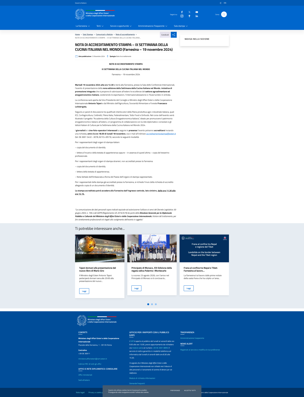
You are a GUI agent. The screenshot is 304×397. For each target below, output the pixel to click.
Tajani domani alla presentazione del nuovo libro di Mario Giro (97, 269)
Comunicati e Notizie (104, 34)
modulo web (137, 347)
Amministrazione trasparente (192, 338)
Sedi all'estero (84, 380)
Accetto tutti (190, 390)
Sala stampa (179, 26)
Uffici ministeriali (85, 374)
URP (132, 341)
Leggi (84, 291)
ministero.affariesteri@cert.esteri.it (92, 358)
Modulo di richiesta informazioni (142, 378)
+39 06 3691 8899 (160, 347)
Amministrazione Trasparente (151, 26)
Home (77, 34)
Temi (99, 26)
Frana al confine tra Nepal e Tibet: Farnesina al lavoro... (201, 269)
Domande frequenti (137, 383)
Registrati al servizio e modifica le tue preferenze (200, 349)
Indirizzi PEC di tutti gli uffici (89, 363)
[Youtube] (195, 12)
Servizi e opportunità (119, 26)
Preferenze (175, 390)
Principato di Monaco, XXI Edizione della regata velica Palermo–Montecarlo (151, 269)
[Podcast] (188, 15)
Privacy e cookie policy (97, 392)
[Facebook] (181, 12)
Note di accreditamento (125, 34)
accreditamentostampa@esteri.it (161, 133)
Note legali (80, 392)
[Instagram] (181, 15)
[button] (224, 14)
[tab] (148, 304)
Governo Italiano (80, 3)
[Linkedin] (195, 15)
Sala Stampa (88, 34)
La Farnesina (81, 26)
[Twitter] (188, 12)
